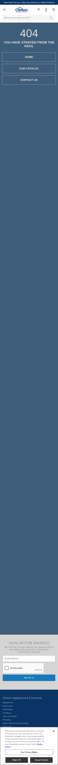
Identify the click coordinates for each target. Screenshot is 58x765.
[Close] (54, 731)
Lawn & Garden (10, 716)
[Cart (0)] (53, 9)
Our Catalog (29, 68)
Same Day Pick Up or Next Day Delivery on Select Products (29, 2)
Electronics (8, 706)
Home (29, 57)
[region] (29, 746)
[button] (4, 9)
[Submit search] (51, 17)
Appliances (8, 702)
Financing (7, 726)
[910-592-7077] (46, 9)
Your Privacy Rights (29, 752)
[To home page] (21, 9)
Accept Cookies (41, 760)
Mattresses (8, 709)
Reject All (17, 760)
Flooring (7, 719)
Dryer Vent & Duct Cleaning (15, 723)
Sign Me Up (29, 678)
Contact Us (29, 79)
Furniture (7, 713)
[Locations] (38, 9)
